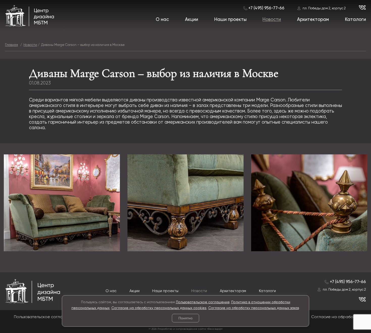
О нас (162, 19)
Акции (191, 19)
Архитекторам (313, 19)
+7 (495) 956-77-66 (266, 8)
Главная (11, 45)
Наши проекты (230, 19)
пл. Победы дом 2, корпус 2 (324, 8)
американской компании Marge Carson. (244, 100)
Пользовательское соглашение (202, 302)
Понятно (185, 318)
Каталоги (355, 19)
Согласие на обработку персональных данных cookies (158, 308)
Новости (271, 19)
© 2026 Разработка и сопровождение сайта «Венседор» (186, 329)
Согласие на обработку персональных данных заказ (253, 308)
